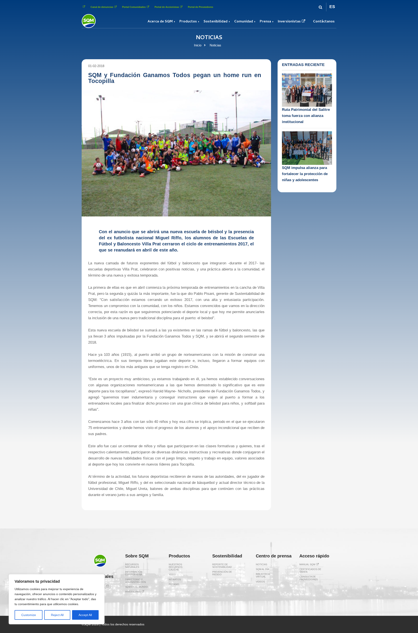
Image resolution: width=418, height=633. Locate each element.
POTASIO (174, 584)
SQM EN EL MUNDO (136, 587)
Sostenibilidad (216, 22)
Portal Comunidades (134, 7)
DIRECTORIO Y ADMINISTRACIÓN (135, 580)
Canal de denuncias (102, 7)
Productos (188, 22)
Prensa (265, 22)
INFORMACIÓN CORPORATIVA (133, 573)
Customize (28, 615)
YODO (172, 574)
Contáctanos (324, 22)
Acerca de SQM (160, 22)
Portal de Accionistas (167, 7)
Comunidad (243, 22)
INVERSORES (133, 591)
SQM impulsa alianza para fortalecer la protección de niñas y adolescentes (305, 174)
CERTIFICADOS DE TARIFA (310, 570)
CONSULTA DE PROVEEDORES (308, 578)
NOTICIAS (261, 564)
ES (332, 6)
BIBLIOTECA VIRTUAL (263, 575)
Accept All (85, 615)
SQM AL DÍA (262, 569)
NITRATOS (175, 579)
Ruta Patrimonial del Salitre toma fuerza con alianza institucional (306, 116)
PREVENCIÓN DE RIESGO (222, 573)
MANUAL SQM (307, 564)
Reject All (57, 615)
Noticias (215, 45)
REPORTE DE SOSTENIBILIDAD (222, 565)
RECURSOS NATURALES (132, 565)
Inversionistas (289, 22)
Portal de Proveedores (200, 7)
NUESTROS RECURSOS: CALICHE (176, 567)
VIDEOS (260, 581)
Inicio (197, 45)
